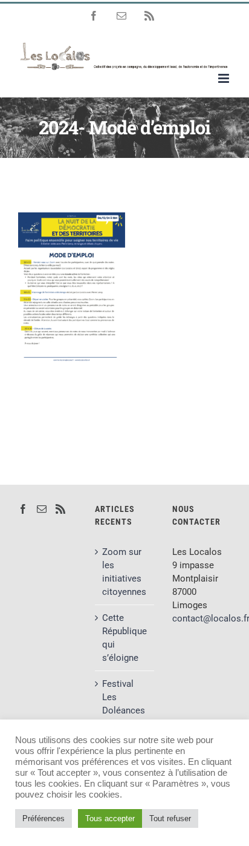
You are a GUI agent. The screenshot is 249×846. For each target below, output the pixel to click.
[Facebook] (23, 509)
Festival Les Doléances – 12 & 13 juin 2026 (123, 710)
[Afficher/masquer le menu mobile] (224, 78)
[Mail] (42, 509)
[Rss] (60, 509)
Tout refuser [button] (170, 818)
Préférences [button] (43, 818)
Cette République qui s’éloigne (124, 637)
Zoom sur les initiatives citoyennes (124, 571)
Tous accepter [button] (110, 818)
